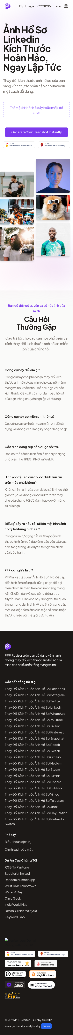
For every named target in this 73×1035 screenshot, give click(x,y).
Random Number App (20, 880)
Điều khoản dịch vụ (18, 842)
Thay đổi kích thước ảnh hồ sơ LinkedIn (33, 707)
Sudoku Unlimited (17, 873)
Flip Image (26, 6)
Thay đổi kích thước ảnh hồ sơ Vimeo (32, 794)
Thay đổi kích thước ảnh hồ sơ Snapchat (34, 738)
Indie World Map (16, 904)
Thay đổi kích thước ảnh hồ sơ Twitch (32, 751)
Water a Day (14, 892)
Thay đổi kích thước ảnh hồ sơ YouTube (34, 720)
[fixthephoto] (12, 995)
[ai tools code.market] (41, 985)
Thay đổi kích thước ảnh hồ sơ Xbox (31, 807)
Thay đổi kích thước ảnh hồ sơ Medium (33, 763)
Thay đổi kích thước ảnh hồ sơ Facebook (35, 689)
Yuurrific (47, 1020)
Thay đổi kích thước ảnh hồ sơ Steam (32, 769)
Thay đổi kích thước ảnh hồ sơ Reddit (32, 745)
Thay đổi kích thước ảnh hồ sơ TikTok (32, 726)
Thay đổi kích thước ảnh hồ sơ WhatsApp (35, 714)
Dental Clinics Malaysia (21, 911)
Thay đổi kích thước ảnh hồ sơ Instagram (35, 695)
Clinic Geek (13, 898)
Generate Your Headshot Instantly (36, 132)
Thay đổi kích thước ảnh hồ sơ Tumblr (32, 776)
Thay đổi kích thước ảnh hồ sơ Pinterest (34, 732)
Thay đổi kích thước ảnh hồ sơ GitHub (33, 757)
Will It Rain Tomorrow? (20, 886)
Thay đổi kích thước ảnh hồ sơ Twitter (33, 701)
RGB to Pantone (17, 867)
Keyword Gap (15, 917)
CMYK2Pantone (49, 6)
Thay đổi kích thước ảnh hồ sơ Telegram (34, 800)
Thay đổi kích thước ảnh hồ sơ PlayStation (36, 813)
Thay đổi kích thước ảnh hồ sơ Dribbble (33, 788)
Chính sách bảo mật (19, 849)
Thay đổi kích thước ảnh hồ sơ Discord (33, 782)
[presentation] (36, 110)
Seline (46, 1026)
